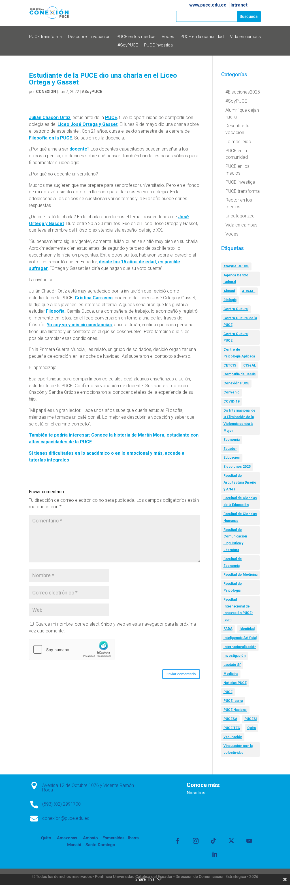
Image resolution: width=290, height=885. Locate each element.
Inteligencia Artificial (240, 638)
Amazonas (66, 837)
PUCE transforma (45, 37)
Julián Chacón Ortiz (50, 117)
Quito (251, 728)
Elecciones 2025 (237, 467)
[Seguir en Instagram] (195, 840)
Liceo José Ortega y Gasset (87, 124)
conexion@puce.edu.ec (65, 818)
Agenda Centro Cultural (235, 278)
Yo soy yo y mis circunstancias (79, 324)
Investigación (234, 656)
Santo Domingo (100, 844)
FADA (228, 629)
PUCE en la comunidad (202, 37)
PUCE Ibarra (233, 701)
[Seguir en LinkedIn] (214, 854)
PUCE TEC (231, 728)
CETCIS (229, 365)
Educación (231, 458)
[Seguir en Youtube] (249, 840)
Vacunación (232, 737)
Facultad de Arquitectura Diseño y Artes (239, 482)
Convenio (231, 392)
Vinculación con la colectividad (238, 749)
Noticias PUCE (235, 683)
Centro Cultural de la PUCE (240, 321)
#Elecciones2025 (242, 92)
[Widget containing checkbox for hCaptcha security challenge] (71, 649)
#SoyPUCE (128, 45)
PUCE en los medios (136, 37)
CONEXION (46, 91)
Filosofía (55, 311)
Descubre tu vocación (89, 37)
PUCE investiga (158, 45)
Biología (229, 300)
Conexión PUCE (236, 383)
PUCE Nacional (235, 710)
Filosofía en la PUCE (50, 138)
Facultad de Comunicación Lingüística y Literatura (235, 540)
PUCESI (250, 719)
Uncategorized (240, 216)
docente (78, 149)
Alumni (229, 291)
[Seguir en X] (231, 840)
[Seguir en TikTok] (213, 840)
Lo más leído (238, 141)
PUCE (111, 117)
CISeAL (249, 365)
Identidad (247, 629)
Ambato (90, 837)
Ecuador (230, 449)
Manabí (74, 844)
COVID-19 (231, 401)
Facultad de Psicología (232, 587)
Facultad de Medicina (240, 575)
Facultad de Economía (232, 562)
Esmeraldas (114, 837)
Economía (231, 440)
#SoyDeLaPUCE (236, 266)
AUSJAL (248, 291)
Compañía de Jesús (239, 374)
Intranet (239, 5)
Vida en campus (245, 37)
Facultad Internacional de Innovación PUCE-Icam (238, 610)
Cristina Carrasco (94, 297)
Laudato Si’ (232, 665)
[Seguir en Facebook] (178, 840)
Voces (168, 37)
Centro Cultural (235, 309)
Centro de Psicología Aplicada (239, 353)
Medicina (230, 674)
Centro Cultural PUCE (235, 337)
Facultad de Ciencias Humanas (240, 517)
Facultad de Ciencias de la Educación (240, 501)
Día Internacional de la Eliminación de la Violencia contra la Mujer (239, 420)
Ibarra (133, 837)
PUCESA (230, 719)
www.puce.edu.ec (207, 5)
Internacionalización (239, 647)
